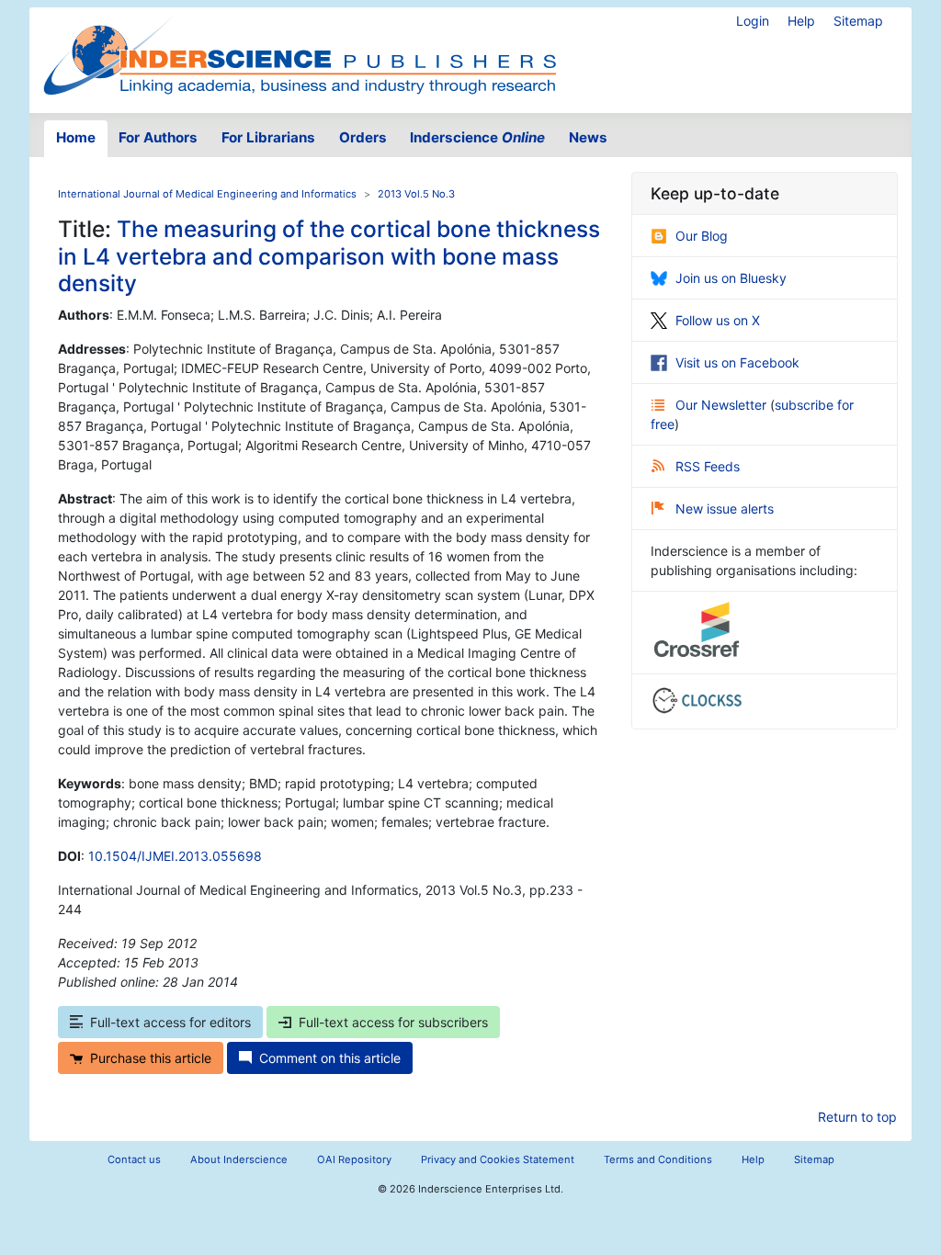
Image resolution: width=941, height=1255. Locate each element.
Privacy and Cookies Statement (497, 1159)
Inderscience (477, 137)
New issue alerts (724, 508)
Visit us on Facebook (737, 362)
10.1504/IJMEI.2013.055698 (175, 856)
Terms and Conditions (658, 1159)
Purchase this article (150, 1058)
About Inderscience (239, 1159)
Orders (363, 137)
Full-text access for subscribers (393, 1022)
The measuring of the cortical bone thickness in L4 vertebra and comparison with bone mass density (329, 256)
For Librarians (268, 137)
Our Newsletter (722, 405)
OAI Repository (354, 1159)
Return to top (857, 1117)
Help (801, 20)
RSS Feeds (707, 466)
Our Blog (701, 235)
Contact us (134, 1159)
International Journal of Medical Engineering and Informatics (207, 193)
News (588, 137)
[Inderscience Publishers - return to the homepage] (299, 52)
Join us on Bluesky (731, 278)
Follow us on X (717, 320)
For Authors (158, 137)
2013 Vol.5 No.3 (416, 193)
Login (752, 20)
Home (76, 137)
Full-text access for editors (170, 1022)
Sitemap (858, 20)
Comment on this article (330, 1058)
